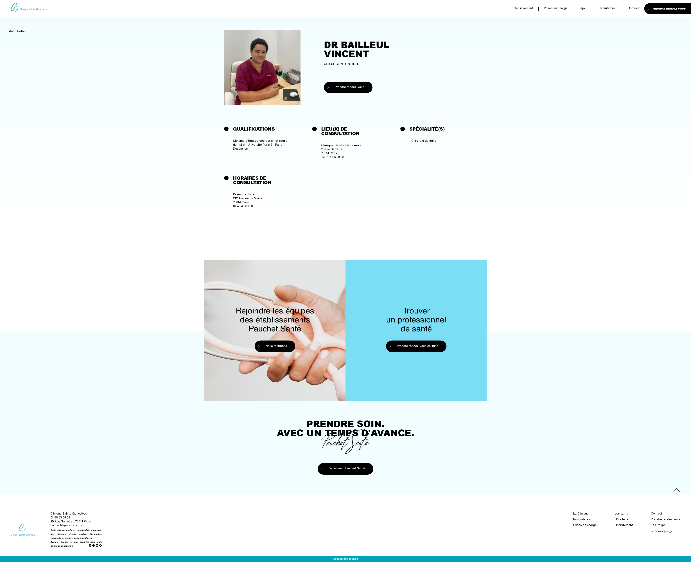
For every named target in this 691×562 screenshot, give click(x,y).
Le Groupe (658, 525)
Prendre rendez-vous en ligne (417, 346)
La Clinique (581, 513)
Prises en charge (556, 8)
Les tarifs (621, 513)
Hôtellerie (621, 519)
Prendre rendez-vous (349, 87)
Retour (22, 31)
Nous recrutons (276, 346)
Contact (633, 8)
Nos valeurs (581, 519)
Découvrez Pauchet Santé (347, 468)
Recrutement (608, 8)
